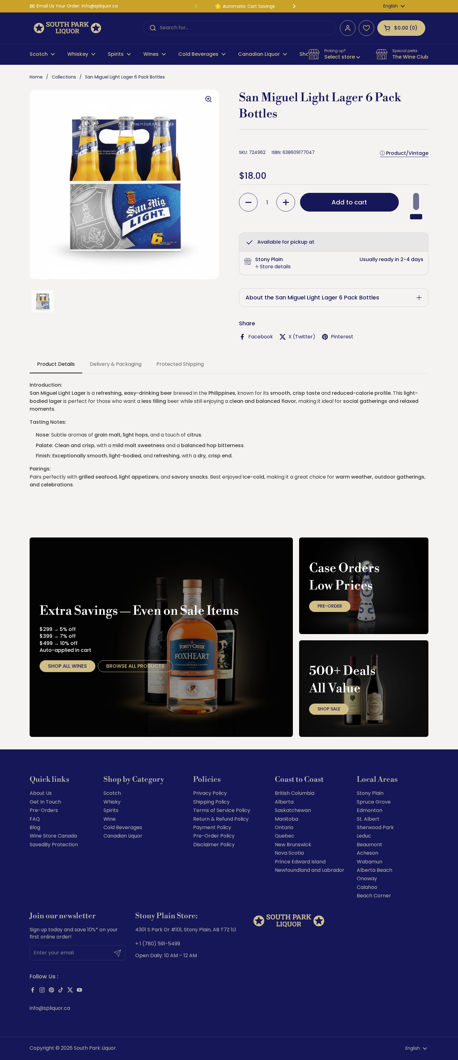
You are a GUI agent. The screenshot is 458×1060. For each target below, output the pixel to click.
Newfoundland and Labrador (309, 870)
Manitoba (286, 819)
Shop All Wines (67, 666)
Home (36, 77)
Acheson (367, 853)
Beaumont (369, 844)
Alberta (284, 801)
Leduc (364, 835)
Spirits (110, 810)
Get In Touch (45, 801)
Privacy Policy (210, 793)
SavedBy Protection (54, 844)
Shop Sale (328, 709)
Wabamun (369, 861)
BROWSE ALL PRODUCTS (135, 666)
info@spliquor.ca (100, 6)
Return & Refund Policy (221, 819)
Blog (35, 827)
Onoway (367, 878)
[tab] (273, 266)
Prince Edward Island (300, 861)
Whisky (112, 801)
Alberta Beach (374, 870)
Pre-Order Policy (214, 835)
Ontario (284, 827)
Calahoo (367, 887)
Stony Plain (370, 793)
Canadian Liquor (122, 835)
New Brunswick (293, 844)
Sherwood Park (375, 827)
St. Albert (368, 819)
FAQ (35, 819)
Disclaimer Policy (214, 844)
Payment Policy (212, 827)
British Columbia (294, 793)
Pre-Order (329, 606)
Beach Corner (374, 895)
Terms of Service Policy (221, 810)
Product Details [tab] (56, 364)
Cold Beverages (122, 827)
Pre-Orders (44, 810)
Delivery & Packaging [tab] (115, 364)
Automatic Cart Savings (249, 6)
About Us (41, 793)
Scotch (112, 793)
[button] (401, 28)
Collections (64, 77)
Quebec (284, 835)
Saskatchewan (293, 810)
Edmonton (369, 810)
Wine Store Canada (53, 835)
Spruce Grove (374, 801)
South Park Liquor (95, 1048)
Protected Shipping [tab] (180, 364)
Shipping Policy (211, 801)
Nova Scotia (289, 853)
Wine (109, 819)
